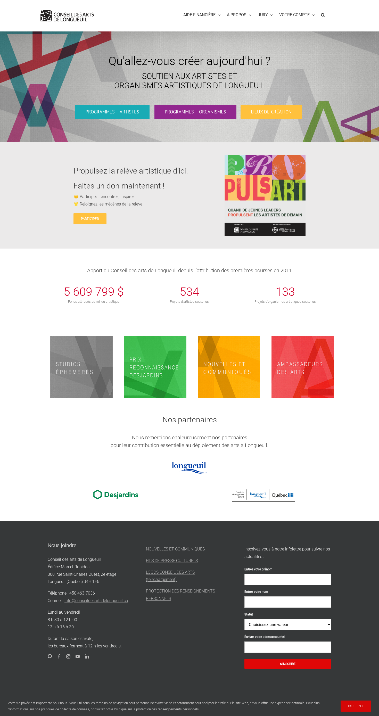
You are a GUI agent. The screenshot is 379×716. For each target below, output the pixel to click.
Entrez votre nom (256, 592)
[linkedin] (87, 656)
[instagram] (68, 656)
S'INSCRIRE (287, 664)
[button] (323, 14)
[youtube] (78, 656)
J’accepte (356, 706)
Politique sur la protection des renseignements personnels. (157, 709)
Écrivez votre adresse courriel (264, 637)
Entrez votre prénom (258, 569)
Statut (248, 614)
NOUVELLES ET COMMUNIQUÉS (175, 549)
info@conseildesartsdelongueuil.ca (96, 600)
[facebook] (59, 656)
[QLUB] (50, 656)
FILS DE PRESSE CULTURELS (172, 560)
